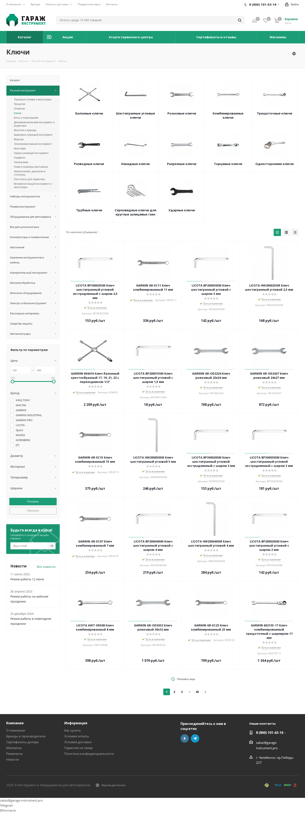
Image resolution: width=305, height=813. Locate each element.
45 (197, 692)
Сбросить (33, 510)
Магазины (14, 748)
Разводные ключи (89, 164)
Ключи (17, 113)
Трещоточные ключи (274, 113)
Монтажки (20, 148)
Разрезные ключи (181, 164)
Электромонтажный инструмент (33, 144)
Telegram (195, 738)
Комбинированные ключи (228, 115)
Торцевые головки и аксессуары (32, 99)
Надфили (19, 157)
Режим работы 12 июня (27, 579)
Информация (75, 723)
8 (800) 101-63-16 (269, 732)
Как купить (72, 730)
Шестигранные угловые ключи (135, 115)
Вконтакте (185, 738)
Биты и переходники (26, 117)
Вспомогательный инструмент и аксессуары (33, 185)
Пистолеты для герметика (29, 179)
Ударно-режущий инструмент (31, 153)
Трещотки (19, 104)
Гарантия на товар (78, 748)
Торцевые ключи (228, 164)
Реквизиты (14, 754)
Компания (15, 723)
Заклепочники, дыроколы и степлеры (30, 173)
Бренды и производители (26, 736)
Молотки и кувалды (25, 130)
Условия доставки (78, 742)
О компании (15, 730)
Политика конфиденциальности (89, 754)
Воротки (19, 139)
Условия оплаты (76, 736)
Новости (12, 759)
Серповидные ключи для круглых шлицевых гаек (135, 212)
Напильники (21, 162)
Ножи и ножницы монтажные (31, 166)
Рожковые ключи (181, 113)
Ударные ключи (181, 210)
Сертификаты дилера (22, 742)
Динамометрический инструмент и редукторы (34, 124)
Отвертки (19, 108)
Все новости (46, 567)
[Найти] (240, 20)
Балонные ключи (89, 113)
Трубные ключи (89, 210)
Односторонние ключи (274, 164)
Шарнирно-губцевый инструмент (33, 134)
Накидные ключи (135, 164)
